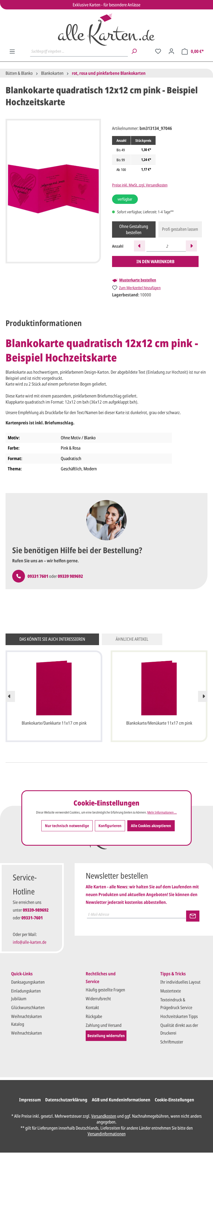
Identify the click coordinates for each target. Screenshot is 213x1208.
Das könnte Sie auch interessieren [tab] (52, 639)
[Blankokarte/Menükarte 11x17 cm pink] (159, 688)
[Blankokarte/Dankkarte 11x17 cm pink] (54, 688)
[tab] (44, 323)
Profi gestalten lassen (180, 229)
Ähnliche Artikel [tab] (132, 639)
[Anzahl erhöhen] (191, 246)
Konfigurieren (109, 825)
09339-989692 (36, 910)
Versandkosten (103, 1116)
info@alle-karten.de (29, 942)
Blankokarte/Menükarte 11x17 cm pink (159, 723)
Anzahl (117, 246)
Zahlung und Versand (103, 1025)
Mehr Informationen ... (162, 812)
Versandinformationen (107, 1134)
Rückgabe (94, 1016)
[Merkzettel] (158, 51)
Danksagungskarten (28, 982)
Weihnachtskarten (26, 1033)
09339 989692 (70, 576)
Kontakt (92, 1007)
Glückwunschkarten (28, 1007)
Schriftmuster (171, 1042)
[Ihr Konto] (171, 51)
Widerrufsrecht (98, 999)
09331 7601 (37, 576)
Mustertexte (170, 991)
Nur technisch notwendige (67, 825)
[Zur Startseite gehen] (106, 29)
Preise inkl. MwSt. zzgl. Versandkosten (140, 185)
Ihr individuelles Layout (180, 982)
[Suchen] (134, 51)
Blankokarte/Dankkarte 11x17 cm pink (54, 723)
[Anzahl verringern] (139, 246)
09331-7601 (32, 918)
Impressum (30, 1100)
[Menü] (12, 51)
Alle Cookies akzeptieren (151, 825)
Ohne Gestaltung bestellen (133, 229)
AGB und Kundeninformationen (121, 1100)
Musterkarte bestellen (137, 280)
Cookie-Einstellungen (174, 1100)
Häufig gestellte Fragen (105, 990)
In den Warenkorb (155, 261)
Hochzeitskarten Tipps (179, 1016)
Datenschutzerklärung (66, 1100)
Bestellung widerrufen (106, 1035)
